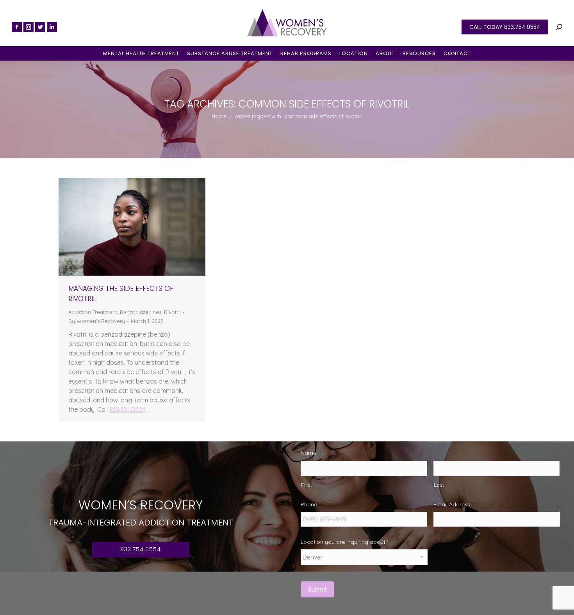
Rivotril (172, 312)
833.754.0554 (127, 409)
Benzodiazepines (140, 312)
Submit (317, 589)
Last (439, 485)
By (96, 321)
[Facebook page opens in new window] (17, 27)
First (306, 485)
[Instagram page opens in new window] (28, 27)
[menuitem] (141, 53)
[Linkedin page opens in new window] (52, 27)
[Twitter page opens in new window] (40, 27)
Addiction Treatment (92, 312)
